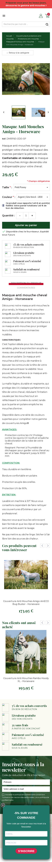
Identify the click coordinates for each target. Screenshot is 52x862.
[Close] (2, 805)
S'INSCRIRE (26, 851)
